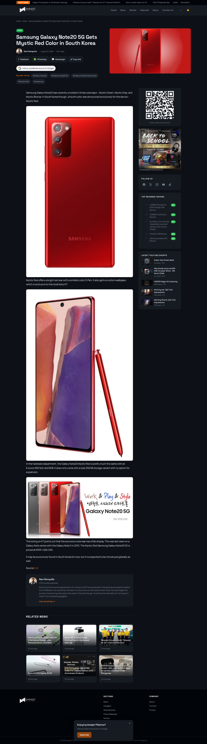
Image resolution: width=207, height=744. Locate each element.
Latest (175, 2)
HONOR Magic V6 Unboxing (165, 281)
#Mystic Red (23, 81)
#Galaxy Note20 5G (59, 75)
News (123, 10)
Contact (152, 706)
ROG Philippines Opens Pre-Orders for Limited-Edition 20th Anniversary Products (164, 2)
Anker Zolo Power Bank (164, 260)
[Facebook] (144, 184)
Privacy (152, 710)
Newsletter (185, 2)
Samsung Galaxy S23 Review (158, 239)
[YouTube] (163, 184)
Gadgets (107, 706)
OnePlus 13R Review (158, 234)
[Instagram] (157, 184)
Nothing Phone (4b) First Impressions (165, 301)
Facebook (23, 59)
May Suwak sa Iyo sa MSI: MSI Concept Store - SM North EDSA (164, 271)
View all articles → (47, 601)
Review (133, 10)
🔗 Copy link (75, 59)
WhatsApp (40, 59)
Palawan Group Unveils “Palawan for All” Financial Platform (75, 2)
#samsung (38, 81)
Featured (144, 10)
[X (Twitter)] (150, 184)
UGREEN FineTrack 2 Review (158, 215)
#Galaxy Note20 (40, 75)
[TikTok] (170, 184)
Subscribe (84, 735)
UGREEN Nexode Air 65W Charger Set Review (158, 207)
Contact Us (168, 10)
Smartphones (109, 710)
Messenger (58, 59)
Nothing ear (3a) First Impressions (163, 291)
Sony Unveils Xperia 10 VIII (115, 2)
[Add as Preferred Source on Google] (36, 68)
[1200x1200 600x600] (160, 170)
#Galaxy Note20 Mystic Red (84, 75)
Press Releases (110, 714)
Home (113, 10)
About (156, 10)
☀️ (188, 10)
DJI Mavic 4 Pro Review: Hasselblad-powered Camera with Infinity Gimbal (160, 225)
